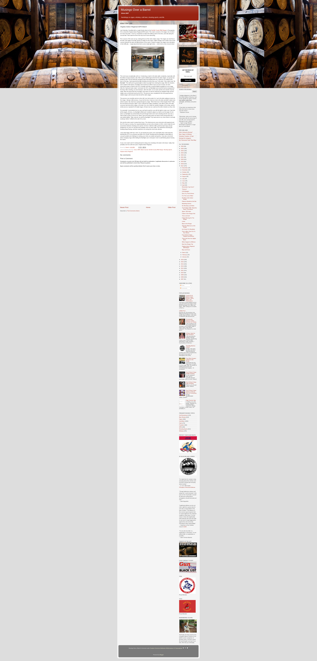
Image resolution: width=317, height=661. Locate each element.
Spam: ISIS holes (186, 211)
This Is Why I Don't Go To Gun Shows (188, 232)
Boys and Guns (186, 249)
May (183, 183)
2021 (182, 157)
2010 (182, 272)
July (183, 178)
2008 (182, 277)
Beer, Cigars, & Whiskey (185, 134)
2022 (182, 155)
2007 (182, 279)
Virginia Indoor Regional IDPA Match (188, 247)
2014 (182, 264)
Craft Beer (182, 421)
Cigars (181, 419)
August (184, 176)
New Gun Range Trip (187, 244)
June (183, 180)
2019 (182, 161)
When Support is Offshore (188, 242)
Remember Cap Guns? (188, 187)
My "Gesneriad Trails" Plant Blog (187, 140)
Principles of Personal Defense (187, 487)
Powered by (185, 85)
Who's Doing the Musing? (186, 132)
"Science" (184, 189)
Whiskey (181, 431)
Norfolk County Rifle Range (158, 30)
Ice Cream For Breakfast (188, 229)
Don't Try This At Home (188, 193)
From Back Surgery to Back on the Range (191, 360)
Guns (135, 149)
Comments (184, 288)
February (184, 254)
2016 (182, 259)
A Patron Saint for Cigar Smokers (190, 334)
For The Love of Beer (187, 195)
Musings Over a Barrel (135, 9)
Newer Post (124, 207)
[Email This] (139, 147)
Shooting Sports (168, 149)
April (183, 185)
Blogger (162, 654)
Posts (182, 285)
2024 (182, 150)
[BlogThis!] (140, 147)
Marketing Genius (186, 203)
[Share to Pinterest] (145, 147)
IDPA (138, 149)
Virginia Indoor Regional (126, 151)
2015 (182, 261)
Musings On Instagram (185, 138)
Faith (180, 423)
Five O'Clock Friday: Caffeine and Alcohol (188, 235)
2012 (182, 268)
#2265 (185, 526)
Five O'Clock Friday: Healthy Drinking (191, 373)
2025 (182, 148)
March (184, 252)
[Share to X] (142, 147)
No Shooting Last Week (188, 205)
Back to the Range (187, 223)
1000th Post (182, 310)
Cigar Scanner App (191, 400)
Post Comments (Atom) (133, 210)
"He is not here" (186, 215)
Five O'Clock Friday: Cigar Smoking (191, 383)
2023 (182, 152)
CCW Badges (185, 191)
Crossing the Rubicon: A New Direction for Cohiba (191, 321)
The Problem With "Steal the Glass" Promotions (189, 208)
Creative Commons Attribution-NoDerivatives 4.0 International (166, 648)
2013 (182, 266)
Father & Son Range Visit (188, 213)
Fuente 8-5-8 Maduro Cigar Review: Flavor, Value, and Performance (190, 298)
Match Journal (144, 149)
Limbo (183, 221)
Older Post (171, 207)
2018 (182, 163)
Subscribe (188, 80)
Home (148, 207)
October (184, 172)
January (184, 257)
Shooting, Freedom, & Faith (186, 136)
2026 (182, 146)
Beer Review (182, 417)
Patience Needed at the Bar (189, 201)
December (185, 167)
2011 (182, 270)
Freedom (181, 425)
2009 (182, 274)
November (185, 170)
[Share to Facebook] (144, 147)
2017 (182, 166)
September (185, 174)
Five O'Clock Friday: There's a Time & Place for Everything (191, 392)
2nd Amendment (183, 415)
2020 (182, 159)
